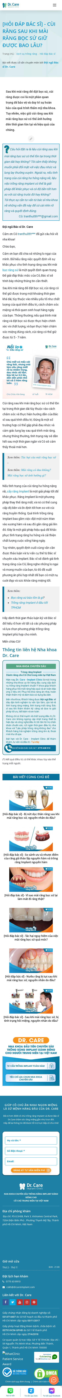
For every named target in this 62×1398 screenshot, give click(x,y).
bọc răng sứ (10, 270)
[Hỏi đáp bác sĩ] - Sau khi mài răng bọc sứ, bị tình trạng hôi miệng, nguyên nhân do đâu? (31, 1019)
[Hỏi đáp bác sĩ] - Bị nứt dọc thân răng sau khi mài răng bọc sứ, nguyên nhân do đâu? (31, 816)
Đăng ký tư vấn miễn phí (29, 1170)
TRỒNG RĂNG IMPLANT (40, 1194)
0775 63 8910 (13, 1281)
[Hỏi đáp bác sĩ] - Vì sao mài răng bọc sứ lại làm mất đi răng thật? (31, 897)
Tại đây (35, 742)
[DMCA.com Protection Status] (46, 1373)
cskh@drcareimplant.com (20, 1287)
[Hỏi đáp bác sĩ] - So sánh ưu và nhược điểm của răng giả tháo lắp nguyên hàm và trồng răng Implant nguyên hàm (31, 858)
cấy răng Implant (18, 491)
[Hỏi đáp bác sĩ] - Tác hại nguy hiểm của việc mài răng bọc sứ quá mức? (31, 938)
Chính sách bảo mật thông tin (46, 1381)
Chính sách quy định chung (17, 1381)
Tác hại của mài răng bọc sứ (38, 457)
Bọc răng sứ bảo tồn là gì (27, 597)
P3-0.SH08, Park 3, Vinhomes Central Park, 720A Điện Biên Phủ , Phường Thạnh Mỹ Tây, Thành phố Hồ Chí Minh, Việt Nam (30, 1220)
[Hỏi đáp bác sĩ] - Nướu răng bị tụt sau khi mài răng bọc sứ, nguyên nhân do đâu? (31, 978)
